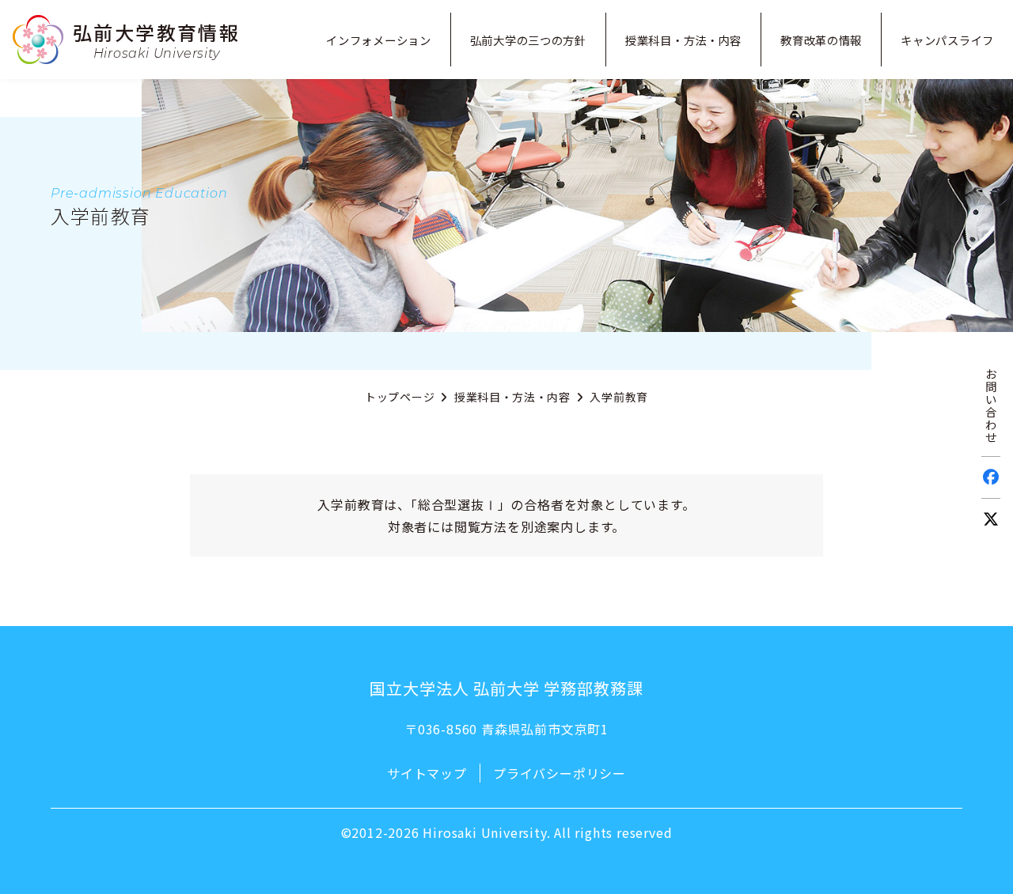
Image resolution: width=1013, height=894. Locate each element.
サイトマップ (427, 773)
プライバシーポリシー (559, 773)
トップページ (399, 397)
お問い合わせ (991, 405)
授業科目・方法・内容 (512, 397)
